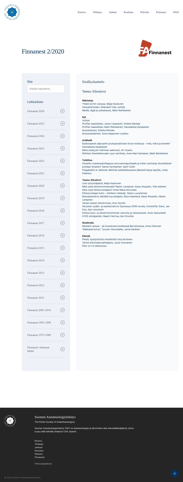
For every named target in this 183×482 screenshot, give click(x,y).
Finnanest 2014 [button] (35, 260)
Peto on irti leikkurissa (94, 245)
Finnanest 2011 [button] (35, 297)
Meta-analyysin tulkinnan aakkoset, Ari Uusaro (107, 150)
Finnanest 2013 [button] (35, 272)
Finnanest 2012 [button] (35, 285)
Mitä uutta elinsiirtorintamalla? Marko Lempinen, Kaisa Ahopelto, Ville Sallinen (124, 186)
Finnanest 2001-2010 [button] (39, 310)
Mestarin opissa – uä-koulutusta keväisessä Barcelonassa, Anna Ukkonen (121, 226)
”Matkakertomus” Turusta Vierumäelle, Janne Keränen (111, 229)
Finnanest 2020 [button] (35, 185)
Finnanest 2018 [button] (35, 210)
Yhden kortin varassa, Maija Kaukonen (103, 103)
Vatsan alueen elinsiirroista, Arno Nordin (103, 203)
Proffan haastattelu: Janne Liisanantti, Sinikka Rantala (111, 123)
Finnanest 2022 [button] (35, 160)
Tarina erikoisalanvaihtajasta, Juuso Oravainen (107, 242)
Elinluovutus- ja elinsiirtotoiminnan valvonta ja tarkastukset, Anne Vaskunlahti (124, 212)
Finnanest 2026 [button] (35, 111)
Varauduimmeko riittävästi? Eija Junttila (103, 107)
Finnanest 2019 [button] (35, 198)
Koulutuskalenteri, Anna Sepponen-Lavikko (105, 133)
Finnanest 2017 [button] (35, 223)
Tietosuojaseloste (43, 463)
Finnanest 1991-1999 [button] (39, 322)
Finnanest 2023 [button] (35, 148)
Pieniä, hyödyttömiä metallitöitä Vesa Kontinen (107, 239)
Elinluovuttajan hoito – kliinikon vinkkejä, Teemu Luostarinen (114, 193)
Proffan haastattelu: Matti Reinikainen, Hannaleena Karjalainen (115, 127)
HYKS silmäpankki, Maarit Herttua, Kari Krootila (108, 216)
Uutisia (86, 120)
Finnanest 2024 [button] (35, 136)
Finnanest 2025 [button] (35, 123)
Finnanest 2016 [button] (35, 235)
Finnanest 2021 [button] (35, 173)
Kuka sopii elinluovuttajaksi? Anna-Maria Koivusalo (109, 189)
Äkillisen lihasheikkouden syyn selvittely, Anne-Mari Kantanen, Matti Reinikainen (125, 153)
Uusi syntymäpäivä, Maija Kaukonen (101, 183)
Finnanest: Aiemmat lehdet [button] (38, 349)
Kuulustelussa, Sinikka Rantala (98, 130)
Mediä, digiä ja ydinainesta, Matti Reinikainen (106, 110)
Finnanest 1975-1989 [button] (39, 334)
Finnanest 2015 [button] (35, 247)
